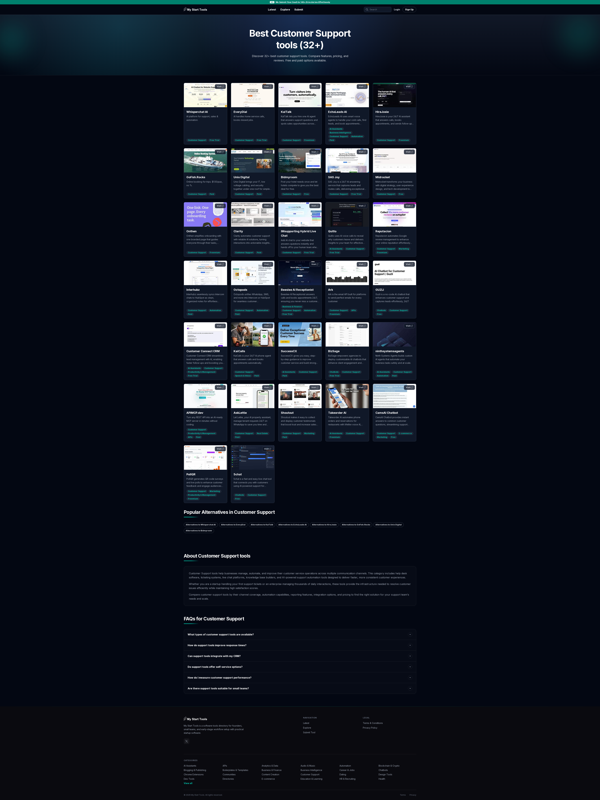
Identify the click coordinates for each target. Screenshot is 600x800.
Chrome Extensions (194, 774)
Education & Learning (311, 778)
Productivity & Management (201, 372)
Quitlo (332, 231)
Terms (403, 795)
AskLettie (240, 412)
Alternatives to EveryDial (233, 524)
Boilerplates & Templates (235, 770)
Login (397, 9)
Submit (298, 9)
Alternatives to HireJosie (324, 524)
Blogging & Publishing (195, 770)
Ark (330, 289)
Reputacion (383, 231)
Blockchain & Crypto (389, 765)
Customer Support (197, 140)
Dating (343, 774)
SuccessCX (289, 351)
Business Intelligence (340, 132)
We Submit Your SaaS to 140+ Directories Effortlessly (303, 2)
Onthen (191, 231)
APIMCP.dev (194, 412)
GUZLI (379, 289)
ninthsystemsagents (389, 351)
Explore (285, 9)
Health (382, 778)
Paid (332, 140)
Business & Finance (292, 306)
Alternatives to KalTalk (262, 524)
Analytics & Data (270, 765)
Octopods (240, 289)
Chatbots (381, 310)
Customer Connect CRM (203, 351)
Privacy (413, 795)
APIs (353, 310)
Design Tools (385, 774)
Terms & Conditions (373, 723)
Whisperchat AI (197, 111)
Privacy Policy (370, 727)
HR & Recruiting (347, 778)
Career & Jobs (347, 770)
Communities (229, 774)
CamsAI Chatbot (386, 412)
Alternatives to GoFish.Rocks (356, 524)
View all (188, 783)
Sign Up (409, 9)
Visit (219, 86)
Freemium (309, 140)
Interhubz (193, 289)
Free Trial (214, 140)
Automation (357, 136)
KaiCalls (239, 351)
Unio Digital (242, 177)
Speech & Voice (243, 376)
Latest (272, 9)
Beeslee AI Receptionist (297, 289)
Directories (228, 778)
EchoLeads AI (337, 111)
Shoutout (287, 412)
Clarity (238, 231)
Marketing (404, 249)
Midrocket (382, 177)
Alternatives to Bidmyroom (199, 530)
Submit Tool (309, 732)
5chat (238, 474)
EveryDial (240, 111)
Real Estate (262, 433)
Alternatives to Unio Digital (388, 524)
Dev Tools (189, 778)
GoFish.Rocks (195, 177)
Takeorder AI (337, 412)
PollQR (190, 474)
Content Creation (270, 774)
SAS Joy (334, 177)
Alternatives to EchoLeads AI (292, 524)
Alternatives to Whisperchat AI (201, 524)
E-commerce (405, 433)
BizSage (334, 351)
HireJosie (382, 111)
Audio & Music (308, 765)
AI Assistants (336, 129)
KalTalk (286, 111)
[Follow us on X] (186, 741)
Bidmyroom (289, 177)
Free (306, 194)
